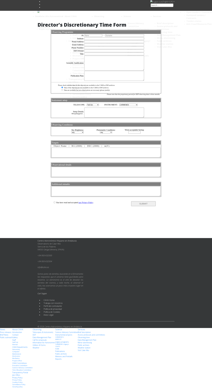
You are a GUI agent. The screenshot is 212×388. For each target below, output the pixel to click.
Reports (58, 359)
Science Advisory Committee (22, 368)
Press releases (5, 332)
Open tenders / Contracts (199, 12)
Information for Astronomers (44, 342)
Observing (99, 16)
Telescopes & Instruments (43, 332)
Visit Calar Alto (83, 350)
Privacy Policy (17, 377)
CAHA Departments (20, 347)
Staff (14, 340)
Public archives (61, 354)
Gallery (15, 337)
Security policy (17, 387)
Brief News (4, 335)
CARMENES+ (59, 337)
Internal (15, 344)
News (38, 16)
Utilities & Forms (39, 345)
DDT (34, 335)
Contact (15, 335)
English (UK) (168, 1)
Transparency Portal (20, 372)
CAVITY (57, 346)
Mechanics (16, 358)
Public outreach (6, 337)
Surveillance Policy (18, 384)
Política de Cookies (52, 312)
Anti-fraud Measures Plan (199, 24)
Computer (16, 352)
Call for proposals (40, 340)
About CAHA (71, 16)
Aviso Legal (48, 315)
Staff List (15, 342)
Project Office (17, 361)
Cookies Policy (17, 382)
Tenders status (193, 21)
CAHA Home (49, 300)
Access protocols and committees (91, 335)
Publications (60, 351)
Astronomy (16, 349)
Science (127, 16)
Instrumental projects (63, 335)
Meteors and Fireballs (64, 356)
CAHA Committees (19, 363)
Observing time (84, 337)
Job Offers (16, 375)
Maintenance (16, 354)
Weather (36, 348)
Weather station (84, 348)
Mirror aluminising (85, 342)
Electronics (16, 356)
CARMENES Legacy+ (62, 344)
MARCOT (58, 339)
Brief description (84, 332)
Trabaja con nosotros (53, 303)
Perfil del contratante (53, 306)
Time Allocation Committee (21, 370)
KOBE (57, 349)
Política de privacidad (53, 309)
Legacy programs (62, 342)
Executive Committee (19, 365)
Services (157, 16)
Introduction (17, 332)
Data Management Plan (42, 337)
